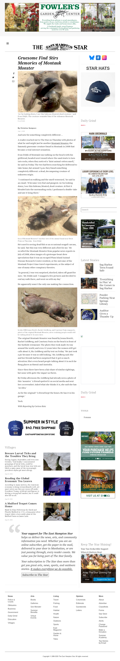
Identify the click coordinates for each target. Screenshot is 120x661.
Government (13, 612)
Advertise (103, 603)
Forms (101, 610)
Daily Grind (12, 616)
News (10, 596)
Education (12, 619)
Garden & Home (57, 634)
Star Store (103, 614)
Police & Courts (11, 601)
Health (56, 614)
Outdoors (57, 621)
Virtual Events (33, 617)
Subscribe (103, 617)
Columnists (80, 600)
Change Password (103, 625)
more (83, 125)
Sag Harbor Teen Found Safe (106, 267)
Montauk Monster (59, 143)
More (101, 596)
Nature (56, 617)
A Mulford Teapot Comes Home (21, 505)
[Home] (60, 47)
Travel (55, 600)
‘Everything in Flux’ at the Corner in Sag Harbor (107, 284)
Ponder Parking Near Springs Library (107, 299)
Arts (32, 596)
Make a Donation (102, 631)
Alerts (101, 621)
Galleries (34, 603)
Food (55, 607)
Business (12, 609)
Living (56, 596)
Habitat (56, 610)
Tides (55, 639)
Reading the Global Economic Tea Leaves (18, 480)
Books (33, 600)
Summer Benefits (34, 611)
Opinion (79, 596)
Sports (56, 624)
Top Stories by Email (103, 642)
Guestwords (81, 607)
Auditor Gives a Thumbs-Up (107, 313)
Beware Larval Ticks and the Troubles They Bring (20, 455)
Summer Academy (103, 636)
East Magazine (57, 629)
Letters (79, 610)
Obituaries (12, 605)
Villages (11, 623)
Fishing (56, 603)
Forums (87, 417)
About (101, 600)
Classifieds (103, 607)
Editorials (80, 603)
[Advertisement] (98, 522)
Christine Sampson (28, 128)
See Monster (36, 607)
